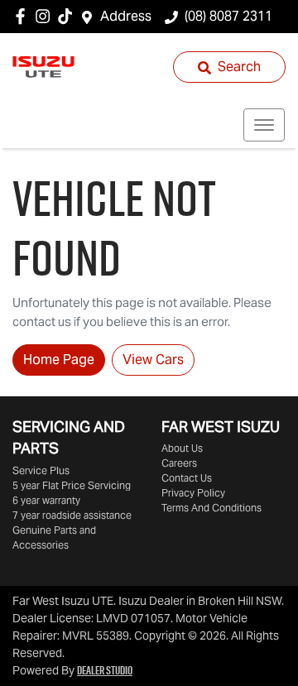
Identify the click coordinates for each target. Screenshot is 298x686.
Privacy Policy (193, 493)
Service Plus (41, 470)
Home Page (58, 359)
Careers (179, 463)
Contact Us (186, 478)
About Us (182, 448)
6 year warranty (46, 500)
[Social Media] (68, 16)
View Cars (153, 359)
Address (125, 16)
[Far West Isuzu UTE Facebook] (23, 16)
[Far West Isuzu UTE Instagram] (46, 16)
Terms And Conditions (211, 507)
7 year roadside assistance (72, 515)
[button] (264, 125)
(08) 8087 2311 (228, 16)
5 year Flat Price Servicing (71, 485)
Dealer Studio (104, 670)
